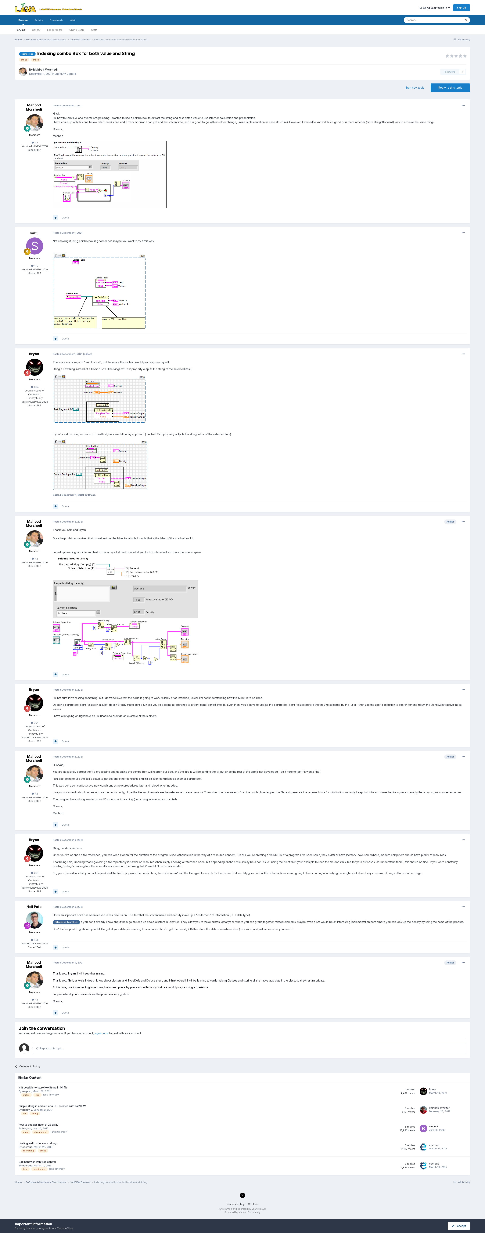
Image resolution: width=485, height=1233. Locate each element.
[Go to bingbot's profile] (423, 1128)
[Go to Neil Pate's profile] (34, 920)
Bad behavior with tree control (37, 1161)
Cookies (253, 1204)
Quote (65, 217)
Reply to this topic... (51, 1048)
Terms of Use (65, 1228)
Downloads (56, 20)
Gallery (36, 29)
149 (36, 265)
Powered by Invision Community (242, 1212)
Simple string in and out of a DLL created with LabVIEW (52, 1106)
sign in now (102, 1033)
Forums (20, 29)
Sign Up (461, 7)
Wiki (72, 20)
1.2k (35, 939)
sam (34, 233)
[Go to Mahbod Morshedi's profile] (23, 72)
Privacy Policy (235, 1204)
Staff (94, 29)
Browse (23, 20)
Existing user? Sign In (433, 7)
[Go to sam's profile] (34, 246)
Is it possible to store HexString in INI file (43, 1087)
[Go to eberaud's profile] (423, 1147)
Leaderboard (55, 29)
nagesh (26, 1091)
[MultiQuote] (55, 217)
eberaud (27, 1146)
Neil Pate (34, 907)
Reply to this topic (450, 87)
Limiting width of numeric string (37, 1143)
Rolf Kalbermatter (439, 1107)
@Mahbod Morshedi (66, 922)
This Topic (451, 20)
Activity (38, 20)
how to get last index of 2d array (38, 1124)
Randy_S (27, 1109)
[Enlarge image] (110, 174)
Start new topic (415, 87)
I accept (460, 1225)
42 (36, 142)
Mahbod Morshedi (45, 69)
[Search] (466, 20)
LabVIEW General (66, 73)
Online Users (76, 29)
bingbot (26, 1128)
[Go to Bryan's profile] (34, 367)
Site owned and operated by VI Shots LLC (242, 1208)
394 (36, 386)
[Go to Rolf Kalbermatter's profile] (423, 1110)
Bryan (34, 354)
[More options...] (463, 105)
